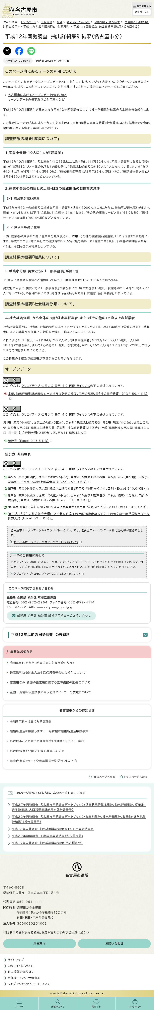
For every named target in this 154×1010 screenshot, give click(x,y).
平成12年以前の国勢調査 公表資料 (46, 26)
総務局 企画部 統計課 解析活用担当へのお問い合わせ (54, 615)
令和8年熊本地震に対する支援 (31, 721)
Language (135, 1007)
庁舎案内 (39, 943)
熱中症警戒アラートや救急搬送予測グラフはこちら (44, 761)
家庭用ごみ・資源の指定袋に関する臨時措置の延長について (50, 682)
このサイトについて (20, 965)
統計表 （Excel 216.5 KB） (28, 440)
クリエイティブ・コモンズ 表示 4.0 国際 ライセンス (56, 385)
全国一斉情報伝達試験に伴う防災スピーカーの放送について (50, 692)
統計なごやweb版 (78, 22)
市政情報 (46, 22)
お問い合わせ (114, 943)
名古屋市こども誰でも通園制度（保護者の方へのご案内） (48, 741)
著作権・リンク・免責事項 (24, 978)
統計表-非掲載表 (18, 454)
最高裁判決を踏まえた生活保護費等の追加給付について (48, 672)
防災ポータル (142, 12)
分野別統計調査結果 (107, 22)
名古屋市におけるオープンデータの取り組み (37, 94)
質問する (96, 1007)
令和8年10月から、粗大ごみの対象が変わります (42, 662)
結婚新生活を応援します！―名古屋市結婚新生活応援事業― (50, 731)
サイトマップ (16, 959)
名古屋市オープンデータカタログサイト (46, 542)
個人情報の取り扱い (21, 971)
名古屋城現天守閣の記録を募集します (35, 751)
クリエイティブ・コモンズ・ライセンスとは (47, 573)
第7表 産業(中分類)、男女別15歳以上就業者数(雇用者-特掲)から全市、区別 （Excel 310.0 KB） (76, 488)
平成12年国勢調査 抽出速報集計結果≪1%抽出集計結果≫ (53, 829)
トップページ (28, 22)
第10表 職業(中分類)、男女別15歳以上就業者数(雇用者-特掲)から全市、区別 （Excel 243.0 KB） (77, 507)
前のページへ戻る (104, 777)
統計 (59, 22)
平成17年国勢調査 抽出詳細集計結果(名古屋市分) (47, 843)
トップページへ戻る (136, 777)
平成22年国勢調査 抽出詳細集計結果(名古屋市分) (47, 836)
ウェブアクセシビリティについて (29, 984)
